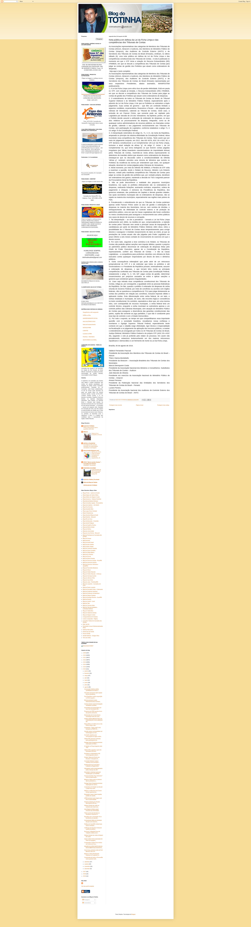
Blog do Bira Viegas (88, 546)
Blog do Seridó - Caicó (89, 601)
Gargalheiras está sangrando (90, 312)
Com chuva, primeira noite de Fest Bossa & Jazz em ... (93, 850)
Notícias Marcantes (88, 629)
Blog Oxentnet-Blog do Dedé (90, 515)
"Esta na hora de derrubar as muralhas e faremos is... (92, 813)
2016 (84, 669)
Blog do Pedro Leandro (89, 587)
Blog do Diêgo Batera (88, 552)
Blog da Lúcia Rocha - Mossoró (91, 533)
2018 (84, 874)
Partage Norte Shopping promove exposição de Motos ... (93, 743)
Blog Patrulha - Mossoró (89, 517)
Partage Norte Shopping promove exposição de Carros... (93, 784)
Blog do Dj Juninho (88, 554)
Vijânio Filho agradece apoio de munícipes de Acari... (92, 750)
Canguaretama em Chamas (90, 617)
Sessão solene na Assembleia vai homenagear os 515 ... (93, 732)
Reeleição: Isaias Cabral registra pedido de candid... (93, 795)
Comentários (87, 903)
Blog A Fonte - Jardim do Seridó (91, 493)
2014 (84, 664)
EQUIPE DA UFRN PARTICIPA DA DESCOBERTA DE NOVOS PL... (93, 847)
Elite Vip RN (86, 624)
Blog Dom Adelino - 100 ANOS (91, 505)
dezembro (87, 868)
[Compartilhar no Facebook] (148, 400)
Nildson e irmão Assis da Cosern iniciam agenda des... (93, 791)
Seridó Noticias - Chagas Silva (91, 635)
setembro (87, 861)
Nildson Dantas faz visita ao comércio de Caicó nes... (91, 806)
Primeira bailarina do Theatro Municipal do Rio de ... (92, 802)
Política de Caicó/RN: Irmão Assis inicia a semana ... (93, 824)
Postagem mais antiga (163, 405)
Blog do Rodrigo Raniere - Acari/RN (92, 597)
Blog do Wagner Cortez (89, 615)
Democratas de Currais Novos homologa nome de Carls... (92, 715)
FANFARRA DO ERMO (89, 468)
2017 (84, 871)
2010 (84, 655)
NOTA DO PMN (87, 327)
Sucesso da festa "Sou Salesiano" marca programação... (93, 776)
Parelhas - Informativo (89, 336)
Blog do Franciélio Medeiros (90, 568)
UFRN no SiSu (87, 315)
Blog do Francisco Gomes (90, 562)
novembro (87, 866)
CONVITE (85, 330)
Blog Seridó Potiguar (88, 523)
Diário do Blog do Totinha (90, 482)
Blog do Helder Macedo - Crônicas (92, 574)
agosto (86, 687)
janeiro (87, 671)
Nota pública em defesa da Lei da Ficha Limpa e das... (93, 724)
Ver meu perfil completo (87, 886)
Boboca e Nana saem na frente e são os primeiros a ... (93, 780)
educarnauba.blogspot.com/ (91, 450)
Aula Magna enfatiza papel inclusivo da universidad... (92, 810)
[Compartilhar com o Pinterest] (150, 400)
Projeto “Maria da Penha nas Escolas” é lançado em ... (92, 758)
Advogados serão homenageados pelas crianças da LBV (93, 769)
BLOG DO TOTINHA (88, 426)
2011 (84, 657)
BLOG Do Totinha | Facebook (91, 479)
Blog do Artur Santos (88, 544)
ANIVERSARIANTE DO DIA (90, 318)
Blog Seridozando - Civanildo (91, 521)
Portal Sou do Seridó (88, 631)
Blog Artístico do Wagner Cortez (91, 497)
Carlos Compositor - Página (90, 619)
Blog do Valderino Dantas (89, 613)
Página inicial (139, 405)
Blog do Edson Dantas (89, 558)
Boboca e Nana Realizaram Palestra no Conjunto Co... (92, 854)
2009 (84, 653)
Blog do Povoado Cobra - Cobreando (93, 589)
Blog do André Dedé (88, 542)
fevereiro (87, 673)
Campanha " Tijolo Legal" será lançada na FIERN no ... (92, 728)
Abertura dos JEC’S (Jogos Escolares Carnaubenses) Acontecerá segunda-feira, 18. (96, 454)
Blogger (133, 914)
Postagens (87, 899)
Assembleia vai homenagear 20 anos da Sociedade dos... (92, 708)
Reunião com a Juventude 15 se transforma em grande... (93, 817)
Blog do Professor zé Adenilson (91, 593)
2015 (84, 666)
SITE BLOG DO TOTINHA (90, 485)
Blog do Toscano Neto (89, 605)
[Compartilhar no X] (146, 400)
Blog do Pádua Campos (89, 595)
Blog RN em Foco (87, 519)
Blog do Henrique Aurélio (89, 576)
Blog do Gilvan (87, 570)
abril (86, 678)
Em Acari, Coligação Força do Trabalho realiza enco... (92, 832)
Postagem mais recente (115, 405)
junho (86, 682)
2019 (84, 876)
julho (86, 685)
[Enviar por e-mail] (143, 400)
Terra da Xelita (87, 637)
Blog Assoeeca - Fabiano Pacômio (92, 499)
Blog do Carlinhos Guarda (90, 548)
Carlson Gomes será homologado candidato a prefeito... (93, 704)
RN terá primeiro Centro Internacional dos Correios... (92, 701)
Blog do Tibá (86, 603)
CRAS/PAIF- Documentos (89, 465)
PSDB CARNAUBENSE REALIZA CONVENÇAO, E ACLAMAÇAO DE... (93, 720)
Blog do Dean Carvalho (89, 550)
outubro (87, 864)
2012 (84, 660)
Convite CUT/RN (87, 333)
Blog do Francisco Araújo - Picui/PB (92, 560)
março (86, 675)
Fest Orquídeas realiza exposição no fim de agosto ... (93, 697)
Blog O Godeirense (88, 513)
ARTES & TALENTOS (89, 443)
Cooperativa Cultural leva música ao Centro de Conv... (93, 843)
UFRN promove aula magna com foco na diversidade (93, 798)
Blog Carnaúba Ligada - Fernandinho (93, 503)
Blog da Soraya (87, 538)
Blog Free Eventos (88, 507)
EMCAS (85, 432)
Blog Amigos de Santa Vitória (90, 495)
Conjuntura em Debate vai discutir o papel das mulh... (93, 787)
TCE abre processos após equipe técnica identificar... (93, 693)
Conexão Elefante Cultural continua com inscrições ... (92, 761)
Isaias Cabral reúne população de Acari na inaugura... (93, 839)
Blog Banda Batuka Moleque (90, 501)
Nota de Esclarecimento (89, 324)
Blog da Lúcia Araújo (88, 531)
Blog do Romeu (87, 599)
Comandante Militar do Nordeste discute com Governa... (93, 821)
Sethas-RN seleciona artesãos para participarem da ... (92, 739)
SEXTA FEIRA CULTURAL (90, 340)
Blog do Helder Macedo (89, 572)
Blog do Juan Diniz (88, 580)
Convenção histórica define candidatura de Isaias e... (91, 689)
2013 (84, 662)
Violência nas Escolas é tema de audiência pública (93, 828)
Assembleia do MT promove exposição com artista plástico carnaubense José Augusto (90, 446)
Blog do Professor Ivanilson (90, 591)
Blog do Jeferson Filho (89, 578)
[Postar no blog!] (145, 400)
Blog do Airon (86, 540)
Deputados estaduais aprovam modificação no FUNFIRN (92, 772)
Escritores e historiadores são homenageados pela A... (92, 754)
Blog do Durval (87, 556)
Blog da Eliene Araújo (88, 527)
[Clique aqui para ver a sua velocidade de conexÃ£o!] (87, 646)
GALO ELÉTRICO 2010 (89, 321)
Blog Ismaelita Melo (88, 509)
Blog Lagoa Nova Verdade (90, 511)
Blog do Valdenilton (88, 611)
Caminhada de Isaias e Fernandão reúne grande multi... (93, 858)
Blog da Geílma (87, 529)
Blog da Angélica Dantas (89, 525)
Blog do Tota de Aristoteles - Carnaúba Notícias (90, 608)
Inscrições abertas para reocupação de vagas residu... (93, 735)
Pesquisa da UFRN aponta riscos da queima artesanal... (93, 712)
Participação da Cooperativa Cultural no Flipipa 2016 (92, 765)
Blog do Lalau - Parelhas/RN (90, 582)
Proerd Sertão (86, 633)
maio (86, 680)
